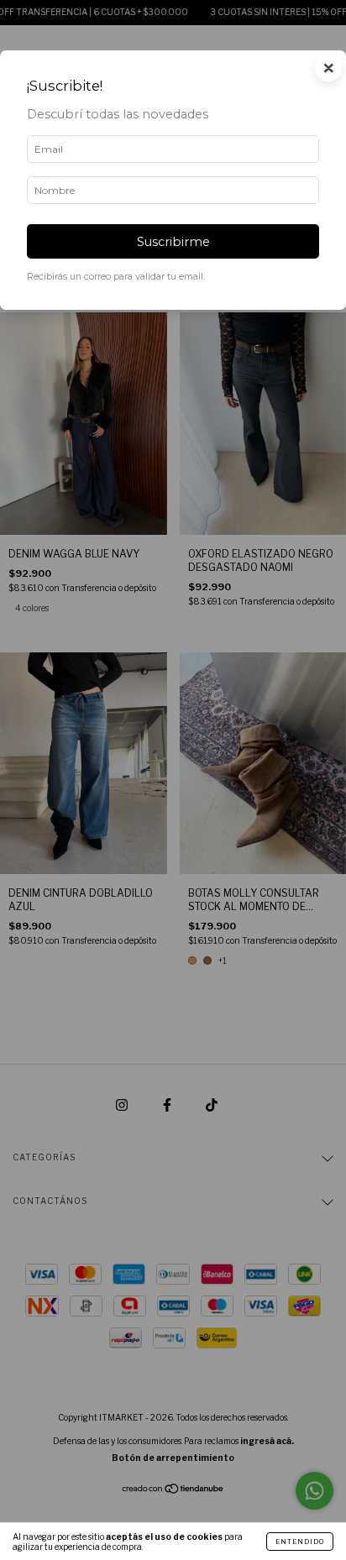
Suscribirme (173, 241)
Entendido (299, 1541)
